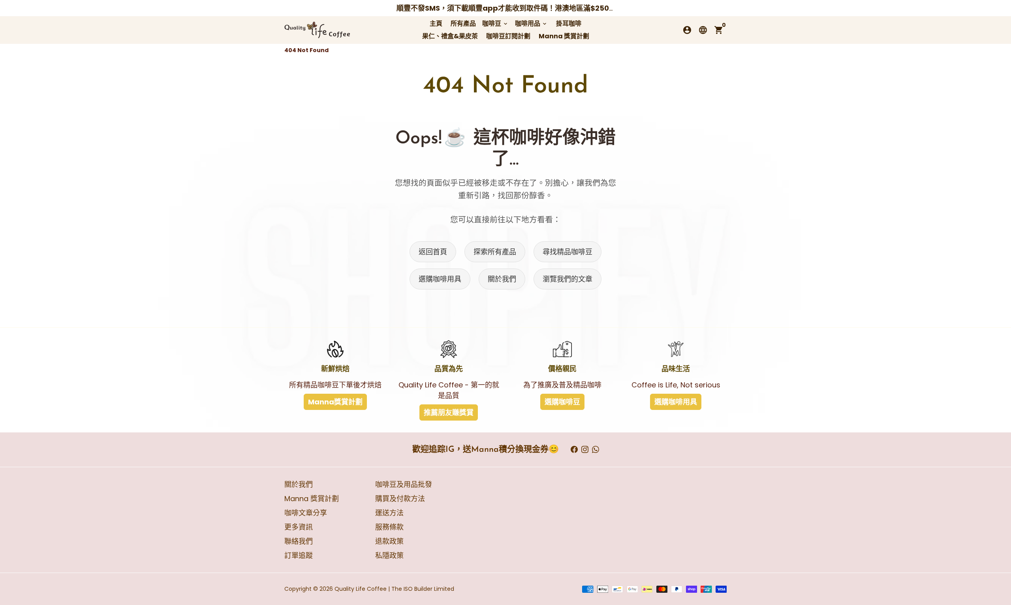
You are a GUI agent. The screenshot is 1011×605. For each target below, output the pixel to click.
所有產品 (463, 23)
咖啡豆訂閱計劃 (508, 36)
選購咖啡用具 (440, 279)
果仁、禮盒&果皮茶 (450, 36)
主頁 (436, 23)
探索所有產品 (495, 252)
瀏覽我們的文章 (567, 279)
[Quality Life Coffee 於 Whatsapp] (595, 450)
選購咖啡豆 (562, 402)
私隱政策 (389, 555)
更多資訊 (298, 527)
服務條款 (389, 527)
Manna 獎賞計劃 (564, 36)
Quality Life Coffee (360, 589)
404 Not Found (306, 50)
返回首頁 (433, 252)
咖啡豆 (495, 23)
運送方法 (389, 513)
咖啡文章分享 (305, 513)
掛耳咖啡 (568, 23)
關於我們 (502, 279)
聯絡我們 (298, 541)
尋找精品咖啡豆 (567, 252)
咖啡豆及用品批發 (403, 484)
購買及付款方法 (400, 499)
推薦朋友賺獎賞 (449, 412)
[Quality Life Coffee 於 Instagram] (584, 450)
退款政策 (389, 541)
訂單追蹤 (298, 555)
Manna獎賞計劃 (335, 402)
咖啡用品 (531, 23)
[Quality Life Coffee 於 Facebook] (574, 450)
